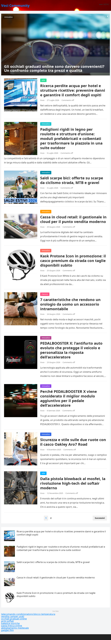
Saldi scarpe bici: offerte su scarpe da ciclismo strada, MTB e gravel (71, 180)
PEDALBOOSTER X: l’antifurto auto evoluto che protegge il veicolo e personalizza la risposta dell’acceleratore (71, 350)
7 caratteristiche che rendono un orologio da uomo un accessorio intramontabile (70, 304)
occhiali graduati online (14, 618)
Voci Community (15, 5)
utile (43, 80)
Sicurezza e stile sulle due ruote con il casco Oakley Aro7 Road (73, 442)
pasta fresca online (11, 625)
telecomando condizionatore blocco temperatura (28, 614)
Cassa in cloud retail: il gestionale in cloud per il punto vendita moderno (73, 219)
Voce (42, 100)
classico (45, 294)
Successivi (100, 518)
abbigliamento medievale (15, 627)
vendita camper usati (12, 616)
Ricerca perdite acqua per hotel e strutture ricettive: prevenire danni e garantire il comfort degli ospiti (72, 90)
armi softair (7, 621)
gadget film (7, 630)
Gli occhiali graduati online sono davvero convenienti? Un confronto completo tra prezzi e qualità (54, 68)
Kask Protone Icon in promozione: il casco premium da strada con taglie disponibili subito (73, 260)
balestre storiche (10, 623)
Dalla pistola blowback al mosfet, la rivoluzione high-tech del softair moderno (72, 483)
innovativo (8, 17)
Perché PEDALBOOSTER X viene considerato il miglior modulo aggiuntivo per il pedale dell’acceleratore (68, 398)
